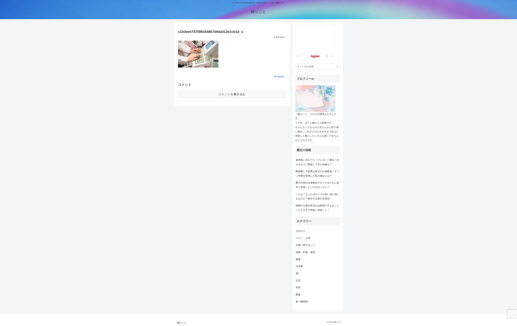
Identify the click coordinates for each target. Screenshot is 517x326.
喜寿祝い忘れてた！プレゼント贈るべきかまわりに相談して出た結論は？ (317, 162)
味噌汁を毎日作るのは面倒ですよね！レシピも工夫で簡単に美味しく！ (317, 207)
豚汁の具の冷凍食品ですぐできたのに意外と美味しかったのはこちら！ (317, 184)
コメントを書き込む (232, 94)
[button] (337, 66)
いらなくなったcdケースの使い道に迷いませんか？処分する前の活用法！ (317, 196)
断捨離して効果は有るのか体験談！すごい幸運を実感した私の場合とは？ (317, 173)
